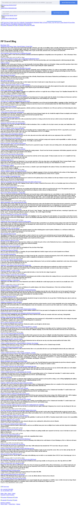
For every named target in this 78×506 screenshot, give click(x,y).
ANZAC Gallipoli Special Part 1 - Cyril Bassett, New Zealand (16, 399)
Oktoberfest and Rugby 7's (7, 160)
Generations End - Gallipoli (7, 165)
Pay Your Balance (13, 24)
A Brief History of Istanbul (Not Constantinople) (12, 112)
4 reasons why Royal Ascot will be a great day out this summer (16, 221)
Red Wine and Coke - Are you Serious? (10, 228)
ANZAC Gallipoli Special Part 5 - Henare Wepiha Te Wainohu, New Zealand (19, 343)
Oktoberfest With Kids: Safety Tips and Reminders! (13, 123)
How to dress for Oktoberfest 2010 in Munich (12, 322)
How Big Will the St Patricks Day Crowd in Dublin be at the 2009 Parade (18, 459)
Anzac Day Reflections (6, 377)
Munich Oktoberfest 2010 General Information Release (14, 361)
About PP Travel (5, 24)
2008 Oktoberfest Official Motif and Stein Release (13, 474)
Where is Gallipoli (5, 62)
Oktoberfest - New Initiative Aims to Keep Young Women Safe (16, 265)
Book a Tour (51, 22)
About (9, 493)
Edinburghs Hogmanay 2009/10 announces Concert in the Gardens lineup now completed (22, 404)
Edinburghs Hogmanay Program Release (10, 470)
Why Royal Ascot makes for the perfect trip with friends (14, 214)
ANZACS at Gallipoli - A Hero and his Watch (12, 90)
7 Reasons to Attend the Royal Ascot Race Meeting (13, 149)
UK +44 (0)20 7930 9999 (7, 489)
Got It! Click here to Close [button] (68, 2)
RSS (8, 45)
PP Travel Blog (71, 22)
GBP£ (2, 6)
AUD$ (8, 8)
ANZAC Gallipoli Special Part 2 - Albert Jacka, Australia (14, 388)
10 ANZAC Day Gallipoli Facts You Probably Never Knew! (15, 101)
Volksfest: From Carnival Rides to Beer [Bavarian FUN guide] (16, 68)
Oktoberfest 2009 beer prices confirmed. (10, 419)
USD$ (14, 8)
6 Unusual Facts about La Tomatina (9, 250)
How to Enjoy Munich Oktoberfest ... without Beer (13, 192)
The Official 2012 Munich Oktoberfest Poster (11, 259)
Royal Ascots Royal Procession (8, 254)
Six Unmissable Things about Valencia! (10, 117)
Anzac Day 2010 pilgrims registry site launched (12, 333)
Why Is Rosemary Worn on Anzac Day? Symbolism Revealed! (16, 53)
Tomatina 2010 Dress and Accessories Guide (11, 347)
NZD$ (11, 8)
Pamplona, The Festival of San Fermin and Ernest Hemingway (16, 439)
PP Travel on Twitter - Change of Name (10, 270)
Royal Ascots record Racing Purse (9, 187)
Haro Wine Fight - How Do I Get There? (10, 246)
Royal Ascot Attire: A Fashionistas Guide (10, 176)
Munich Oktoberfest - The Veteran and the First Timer (14, 202)
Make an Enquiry (44, 22)
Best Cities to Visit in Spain (7, 80)
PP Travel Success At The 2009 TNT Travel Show (13, 444)
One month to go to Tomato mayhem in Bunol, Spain (13, 423)
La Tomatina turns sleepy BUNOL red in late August (13, 478)
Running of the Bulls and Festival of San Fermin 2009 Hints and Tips (17, 448)
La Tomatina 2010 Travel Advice (9, 296)
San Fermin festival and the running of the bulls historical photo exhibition (18, 309)
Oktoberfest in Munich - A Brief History (10, 280)
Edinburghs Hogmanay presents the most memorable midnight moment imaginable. (21, 313)
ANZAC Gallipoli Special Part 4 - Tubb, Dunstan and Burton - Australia (18, 352)
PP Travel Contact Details (61, 22)
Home (11, 22)
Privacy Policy (4, 504)
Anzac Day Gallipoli (19, 22)
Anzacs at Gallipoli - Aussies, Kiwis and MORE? (12, 128)
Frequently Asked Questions (24, 24)
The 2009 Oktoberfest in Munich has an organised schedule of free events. (18, 410)
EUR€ (5, 8)
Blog (5, 493)
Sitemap (18, 504)
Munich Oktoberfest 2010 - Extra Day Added (11, 339)
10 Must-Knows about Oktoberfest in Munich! (12, 134)
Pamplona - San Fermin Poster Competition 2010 (12, 317)
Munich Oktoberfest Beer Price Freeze (10, 240)
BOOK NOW (12, 5)
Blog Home (3, 45)
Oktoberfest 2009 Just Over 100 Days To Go (11, 429)
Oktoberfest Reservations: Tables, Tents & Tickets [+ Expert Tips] (16, 46)
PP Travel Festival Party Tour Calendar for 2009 (12, 463)
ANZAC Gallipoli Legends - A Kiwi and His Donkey (14, 170)
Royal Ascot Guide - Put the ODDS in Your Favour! (13, 143)
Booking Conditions (5, 502)
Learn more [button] (49, 2)
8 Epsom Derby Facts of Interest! (9, 106)
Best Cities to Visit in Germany (8, 75)
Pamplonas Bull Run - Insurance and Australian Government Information (18, 289)
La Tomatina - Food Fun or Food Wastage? (11, 138)
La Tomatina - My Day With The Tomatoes (11, 209)
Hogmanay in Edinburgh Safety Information (11, 302)
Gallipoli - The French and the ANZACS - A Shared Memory (15, 84)
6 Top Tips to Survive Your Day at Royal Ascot (12, 154)
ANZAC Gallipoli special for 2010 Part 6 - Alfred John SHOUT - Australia (19, 326)
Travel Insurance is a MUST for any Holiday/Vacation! (14, 95)
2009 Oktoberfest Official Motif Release (10, 434)
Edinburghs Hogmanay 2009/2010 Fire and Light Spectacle (15, 393)
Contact (13, 493)
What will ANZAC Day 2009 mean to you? (11, 454)
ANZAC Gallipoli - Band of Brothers (10, 285)
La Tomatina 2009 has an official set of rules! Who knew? (14, 415)
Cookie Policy (12, 504)
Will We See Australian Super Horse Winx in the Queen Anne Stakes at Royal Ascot (21, 181)
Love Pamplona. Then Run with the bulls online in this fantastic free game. (19, 366)
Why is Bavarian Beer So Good (8, 233)
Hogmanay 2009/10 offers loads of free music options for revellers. (17, 382)
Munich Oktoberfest (34, 22)
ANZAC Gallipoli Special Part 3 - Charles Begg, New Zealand (16, 372)
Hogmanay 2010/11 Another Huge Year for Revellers (13, 274)
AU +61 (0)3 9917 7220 (6, 490)
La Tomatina (27, 22)
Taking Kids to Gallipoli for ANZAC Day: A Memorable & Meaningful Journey (20, 58)
